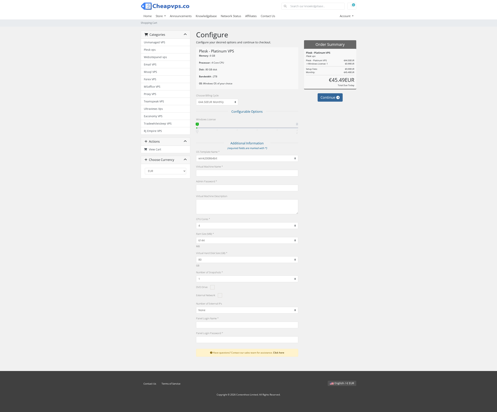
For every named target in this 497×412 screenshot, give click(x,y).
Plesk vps (150, 50)
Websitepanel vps (155, 57)
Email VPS (150, 64)
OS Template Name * (208, 152)
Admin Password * (206, 181)
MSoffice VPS (152, 86)
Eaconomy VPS (153, 116)
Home (147, 16)
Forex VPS (150, 79)
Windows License (206, 119)
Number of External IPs (209, 303)
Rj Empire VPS (153, 131)
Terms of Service (171, 383)
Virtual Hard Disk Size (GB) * (211, 253)
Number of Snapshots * (209, 272)
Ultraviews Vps (153, 109)
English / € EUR (344, 383)
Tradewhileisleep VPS (158, 123)
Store (159, 16)
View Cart (154, 149)
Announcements (181, 16)
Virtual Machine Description (211, 196)
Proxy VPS (150, 94)
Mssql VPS (150, 72)
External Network (205, 295)
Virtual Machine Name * (209, 166)
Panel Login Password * (209, 333)
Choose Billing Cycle (207, 95)
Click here (278, 352)
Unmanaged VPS (154, 42)
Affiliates (251, 16)
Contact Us (268, 16)
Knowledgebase (206, 16)
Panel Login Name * (207, 318)
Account (345, 16)
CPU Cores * (203, 219)
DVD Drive (202, 287)
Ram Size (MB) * (205, 234)
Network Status (231, 16)
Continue (328, 97)
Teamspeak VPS (154, 101)
